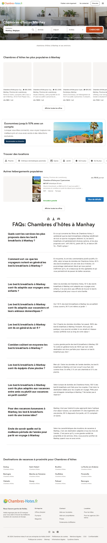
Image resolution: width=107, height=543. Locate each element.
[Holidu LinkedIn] (53, 532)
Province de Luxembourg (72, 37)
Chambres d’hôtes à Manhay (94, 37)
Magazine (38, 519)
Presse (61, 519)
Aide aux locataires (65, 512)
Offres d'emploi (40, 512)
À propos (38, 515)
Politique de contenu (35, 539)
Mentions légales (75, 536)
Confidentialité (93, 536)
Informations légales (58, 539)
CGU (84, 536)
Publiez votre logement (68, 3)
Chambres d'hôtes (52, 37)
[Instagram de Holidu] (49, 532)
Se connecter (84, 3)
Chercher (94, 30)
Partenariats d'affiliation (67, 522)
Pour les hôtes (89, 512)
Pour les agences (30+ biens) (91, 516)
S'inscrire (95, 3)
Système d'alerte (73, 539)
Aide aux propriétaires (66, 515)
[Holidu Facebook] (58, 532)
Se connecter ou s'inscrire (15, 141)
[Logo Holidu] (12, 3)
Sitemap (47, 539)
